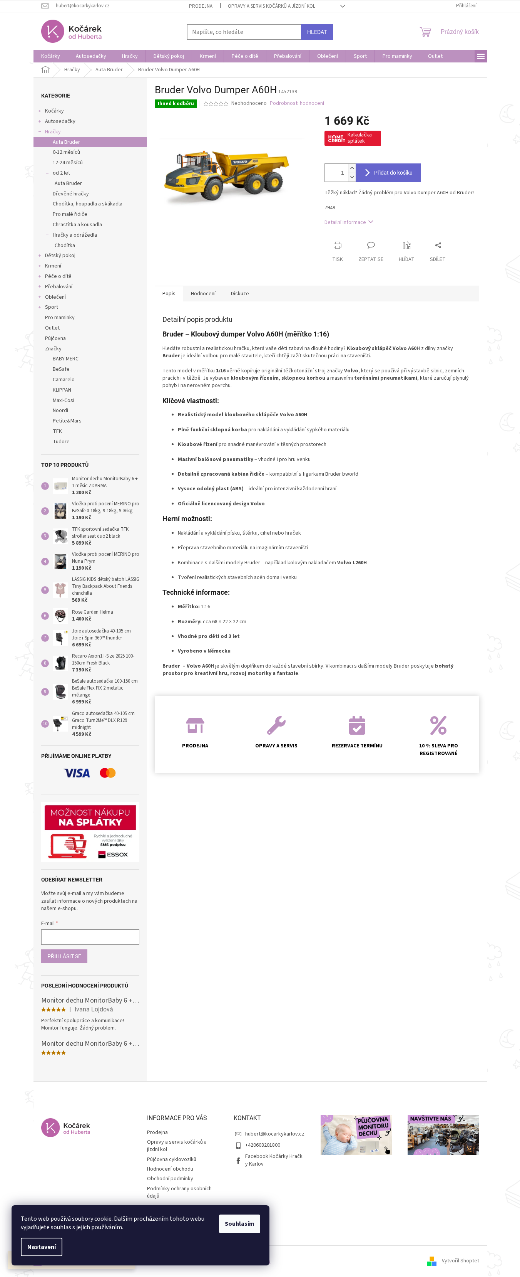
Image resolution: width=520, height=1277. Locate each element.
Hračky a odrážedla (75, 235)
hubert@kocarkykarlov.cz (274, 1134)
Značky (53, 349)
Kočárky (54, 111)
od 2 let (61, 173)
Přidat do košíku (393, 173)
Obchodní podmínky (170, 1179)
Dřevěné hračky (71, 194)
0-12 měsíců (66, 152)
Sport (51, 307)
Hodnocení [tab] (203, 294)
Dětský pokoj (60, 255)
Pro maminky (60, 317)
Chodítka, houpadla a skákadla (87, 204)
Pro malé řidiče (70, 214)
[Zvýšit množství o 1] (352, 168)
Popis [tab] (169, 294)
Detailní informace (345, 222)
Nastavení (41, 1247)
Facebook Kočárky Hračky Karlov (274, 1160)
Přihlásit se (64, 956)
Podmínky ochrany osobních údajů (179, 1192)
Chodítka (65, 245)
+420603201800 (262, 1145)
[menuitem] (50, 56)
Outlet (52, 328)
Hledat (317, 32)
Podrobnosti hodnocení (297, 103)
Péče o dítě (58, 276)
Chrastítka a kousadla (77, 225)
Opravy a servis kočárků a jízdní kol (271, 6)
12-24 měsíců (68, 163)
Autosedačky (60, 121)
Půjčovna (55, 338)
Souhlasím (239, 1224)
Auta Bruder (66, 142)
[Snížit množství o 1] (352, 177)
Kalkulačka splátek (360, 138)
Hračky (53, 132)
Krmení (53, 266)
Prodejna (200, 6)
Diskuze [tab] (240, 294)
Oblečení (55, 297)
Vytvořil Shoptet (460, 1261)
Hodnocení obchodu (170, 1169)
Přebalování (58, 287)
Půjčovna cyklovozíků (171, 1159)
